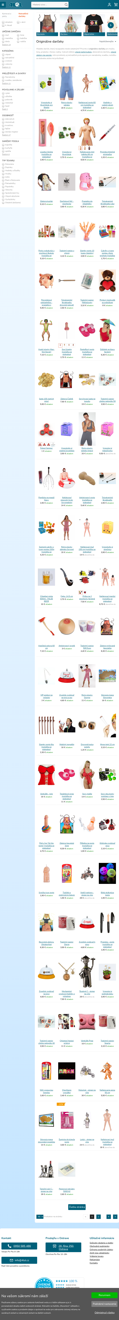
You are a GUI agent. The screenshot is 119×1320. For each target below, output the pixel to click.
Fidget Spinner (46, 448)
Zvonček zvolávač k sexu (87, 943)
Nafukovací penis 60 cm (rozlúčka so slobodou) (87, 105)
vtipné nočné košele (83, 52)
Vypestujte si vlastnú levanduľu (66, 449)
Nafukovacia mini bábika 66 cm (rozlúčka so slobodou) (87, 156)
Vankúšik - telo (46, 794)
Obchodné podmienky (99, 1246)
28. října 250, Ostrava (66, 1247)
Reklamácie (95, 1259)
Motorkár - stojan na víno (87, 1091)
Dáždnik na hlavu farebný (107, 350)
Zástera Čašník (67, 399)
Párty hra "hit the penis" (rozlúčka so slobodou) (46, 846)
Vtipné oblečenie (12, 196)
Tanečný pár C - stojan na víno (46, 1190)
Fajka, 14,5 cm (67, 596)
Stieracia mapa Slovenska (107, 696)
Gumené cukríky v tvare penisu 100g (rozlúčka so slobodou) (46, 551)
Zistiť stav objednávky (99, 1253)
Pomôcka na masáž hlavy (46, 498)
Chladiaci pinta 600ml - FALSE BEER (46, 599)
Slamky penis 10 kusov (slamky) (87, 251)
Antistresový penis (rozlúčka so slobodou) (87, 500)
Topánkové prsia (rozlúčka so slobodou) (67, 796)
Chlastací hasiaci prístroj (67, 1042)
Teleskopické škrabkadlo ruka (107, 202)
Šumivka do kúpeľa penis (67, 1140)
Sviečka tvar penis (46, 892)
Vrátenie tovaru (96, 1256)
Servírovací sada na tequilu (87, 400)
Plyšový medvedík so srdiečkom (107, 301)
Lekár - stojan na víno (87, 1140)
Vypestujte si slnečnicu (107, 548)
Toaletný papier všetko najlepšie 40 (46, 1042)
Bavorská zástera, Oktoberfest (46, 943)
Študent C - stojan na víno (87, 992)
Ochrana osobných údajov (101, 1249)
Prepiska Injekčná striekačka (107, 153)
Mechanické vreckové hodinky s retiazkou (67, 994)
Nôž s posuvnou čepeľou (46, 1091)
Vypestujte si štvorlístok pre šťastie (46, 105)
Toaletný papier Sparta (107, 1042)
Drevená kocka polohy (87, 745)
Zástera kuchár (46, 201)
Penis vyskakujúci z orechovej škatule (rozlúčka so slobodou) (46, 254)
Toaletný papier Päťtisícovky (87, 301)
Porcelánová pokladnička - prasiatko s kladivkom (46, 304)
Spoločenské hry (12, 193)
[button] (111, 25)
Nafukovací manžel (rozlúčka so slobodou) (107, 599)
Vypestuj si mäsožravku (107, 449)
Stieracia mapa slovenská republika (46, 1140)
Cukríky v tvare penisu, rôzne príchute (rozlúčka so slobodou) (107, 254)
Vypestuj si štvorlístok (66, 153)
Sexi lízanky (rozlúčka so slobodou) (67, 352)
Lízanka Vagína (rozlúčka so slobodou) (46, 154)
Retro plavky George (87, 696)
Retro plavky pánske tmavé (87, 449)
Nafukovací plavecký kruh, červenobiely (67, 500)
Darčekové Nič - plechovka (67, 202)
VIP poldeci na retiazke (46, 696)
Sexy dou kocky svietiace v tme (107, 795)
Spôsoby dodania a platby (101, 1242)
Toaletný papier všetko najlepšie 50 (107, 400)
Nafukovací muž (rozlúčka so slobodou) (107, 1142)
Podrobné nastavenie (104, 1304)
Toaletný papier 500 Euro (87, 647)
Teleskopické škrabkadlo (107, 498)
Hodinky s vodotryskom (107, 103)
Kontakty (94, 1263)
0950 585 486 (22, 1246)
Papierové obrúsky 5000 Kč (67, 1190)
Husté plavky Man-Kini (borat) (46, 350)
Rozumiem (104, 1295)
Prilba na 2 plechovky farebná (87, 597)
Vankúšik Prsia (87, 1040)
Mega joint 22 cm (107, 744)
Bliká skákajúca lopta (107, 893)
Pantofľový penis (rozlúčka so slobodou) (87, 352)
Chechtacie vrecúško (66, 1091)
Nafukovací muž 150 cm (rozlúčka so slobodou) (87, 549)
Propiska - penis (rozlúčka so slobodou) (107, 944)
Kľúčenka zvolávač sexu (107, 844)
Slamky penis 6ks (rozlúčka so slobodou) (46, 747)
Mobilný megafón (66, 744)
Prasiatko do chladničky (87, 202)
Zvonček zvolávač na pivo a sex (66, 696)
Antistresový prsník (67, 645)
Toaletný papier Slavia (66, 943)
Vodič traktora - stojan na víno (87, 893)
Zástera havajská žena (67, 844)
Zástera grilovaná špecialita (107, 647)
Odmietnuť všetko (105, 1312)
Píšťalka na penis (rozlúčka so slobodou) (87, 846)
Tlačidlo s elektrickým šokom (67, 893)
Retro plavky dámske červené (67, 548)
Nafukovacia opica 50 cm (107, 1091)
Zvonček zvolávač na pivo (46, 992)
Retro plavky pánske (66, 103)
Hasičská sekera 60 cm (46, 647)
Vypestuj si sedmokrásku (107, 992)
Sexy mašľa (87, 794)
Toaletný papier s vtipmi (66, 251)
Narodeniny (10, 77)
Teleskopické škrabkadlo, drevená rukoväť (67, 302)
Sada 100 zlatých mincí (46, 400)
